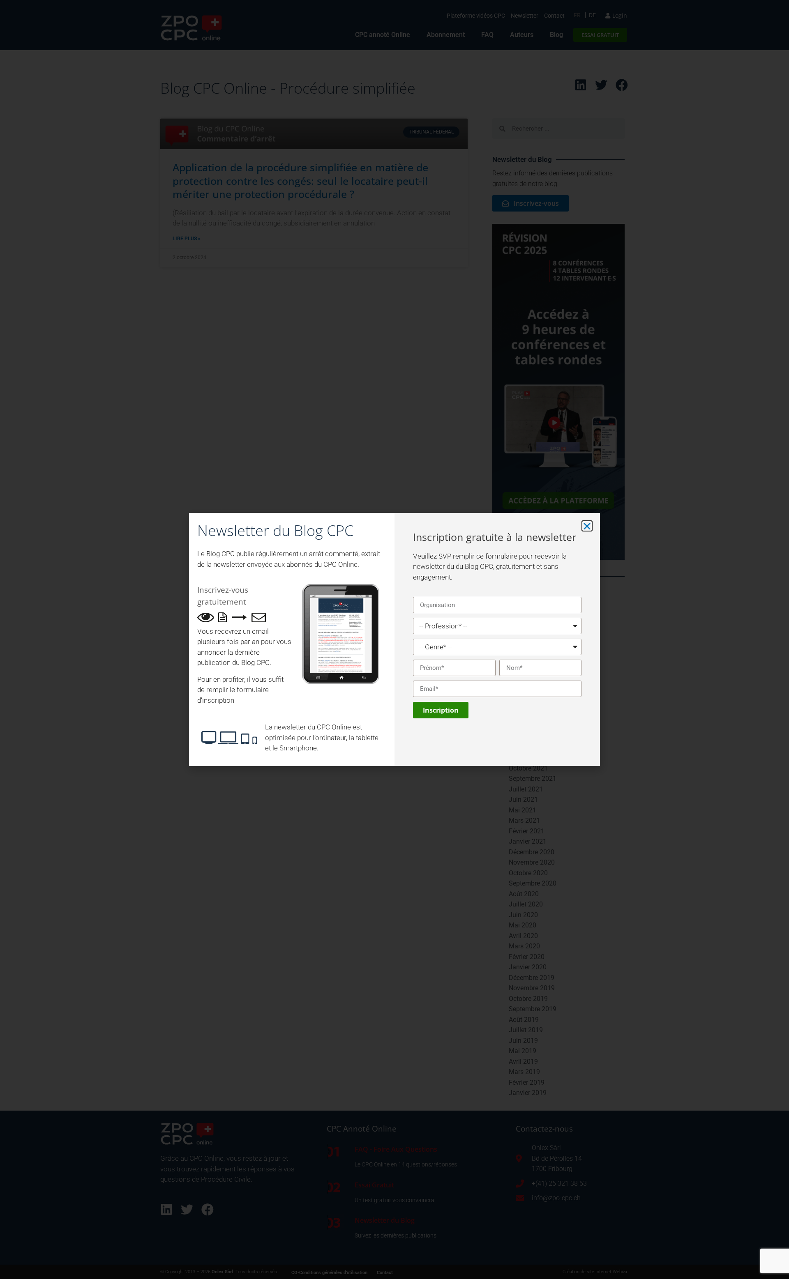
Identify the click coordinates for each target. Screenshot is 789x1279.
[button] (587, 526)
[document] (394, 639)
